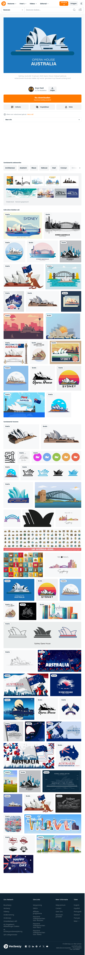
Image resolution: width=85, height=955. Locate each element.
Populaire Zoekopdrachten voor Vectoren (39, 917)
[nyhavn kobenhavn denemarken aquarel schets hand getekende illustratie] (13, 822)
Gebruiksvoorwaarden (61, 947)
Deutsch (75, 913)
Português (76, 910)
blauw (34, 167)
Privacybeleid (75, 947)
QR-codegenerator (10, 933)
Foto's (22, 4)
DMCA (35, 907)
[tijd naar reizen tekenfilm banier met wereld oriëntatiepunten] (52, 822)
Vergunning (37, 904)
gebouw (44, 167)
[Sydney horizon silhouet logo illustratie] (19, 843)
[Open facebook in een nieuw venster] (26, 945)
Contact (58, 907)
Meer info (8, 118)
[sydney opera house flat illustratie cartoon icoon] (16, 377)
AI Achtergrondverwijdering (13, 929)
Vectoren (11, 4)
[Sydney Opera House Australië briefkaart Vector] (71, 300)
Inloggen (74, 3)
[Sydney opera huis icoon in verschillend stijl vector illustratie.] (42, 634)
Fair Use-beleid (73, 948)
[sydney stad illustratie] (23, 325)
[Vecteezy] (3, 3)
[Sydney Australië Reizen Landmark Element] (24, 275)
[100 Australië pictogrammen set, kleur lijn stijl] (42, 538)
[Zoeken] (74, 9)
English (75, 904)
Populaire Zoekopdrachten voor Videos (39, 931)
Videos (32, 4)
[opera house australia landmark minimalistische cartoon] (39, 351)
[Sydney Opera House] (14, 250)
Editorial (43, 4)
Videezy (6, 910)
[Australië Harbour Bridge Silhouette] (62, 224)
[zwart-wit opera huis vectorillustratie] (42, 377)
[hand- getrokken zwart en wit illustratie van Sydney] (68, 802)
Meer (74, 920)
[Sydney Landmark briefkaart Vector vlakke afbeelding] (23, 224)
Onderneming (9, 913)
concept (64, 167)
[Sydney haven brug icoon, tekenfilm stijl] (12, 517)
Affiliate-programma (37, 911)
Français (75, 917)
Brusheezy (7, 904)
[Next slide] (76, 166)
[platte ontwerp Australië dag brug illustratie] (24, 403)
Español (75, 907)
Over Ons (59, 910)
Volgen (52, 90)
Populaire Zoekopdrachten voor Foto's (39, 924)
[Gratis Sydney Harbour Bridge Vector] (63, 275)
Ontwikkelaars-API (10, 920)
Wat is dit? (30, 114)
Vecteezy (7, 907)
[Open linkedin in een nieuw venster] (33, 945)
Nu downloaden (42, 98)
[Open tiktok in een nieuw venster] (40, 945)
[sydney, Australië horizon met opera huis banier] (59, 610)
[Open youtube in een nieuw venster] (47, 945)
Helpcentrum (60, 904)
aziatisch (23, 167)
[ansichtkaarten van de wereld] (65, 351)
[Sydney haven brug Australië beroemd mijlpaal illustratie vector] (58, 494)
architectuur (10, 167)
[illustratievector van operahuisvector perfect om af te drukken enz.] (69, 377)
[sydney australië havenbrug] (42, 250)
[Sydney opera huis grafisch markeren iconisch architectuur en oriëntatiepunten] (51, 471)
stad (54, 167)
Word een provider (59, 914)
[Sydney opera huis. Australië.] (70, 250)
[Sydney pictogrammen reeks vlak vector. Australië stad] (23, 563)
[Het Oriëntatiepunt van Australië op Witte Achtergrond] (16, 351)
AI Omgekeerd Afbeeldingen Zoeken (11, 924)
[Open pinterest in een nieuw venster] (36, 945)
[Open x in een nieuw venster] (43, 945)
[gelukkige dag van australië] (14, 300)
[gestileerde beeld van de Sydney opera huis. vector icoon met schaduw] (38, 517)
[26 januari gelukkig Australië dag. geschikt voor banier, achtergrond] (18, 863)
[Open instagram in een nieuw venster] (29, 945)
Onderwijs (7, 917)
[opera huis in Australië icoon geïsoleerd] (18, 494)
